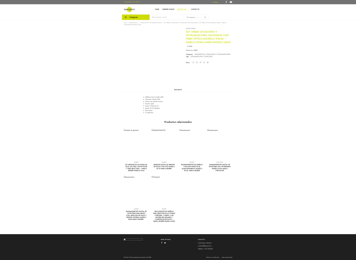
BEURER (136, 162)
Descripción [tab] (178, 90)
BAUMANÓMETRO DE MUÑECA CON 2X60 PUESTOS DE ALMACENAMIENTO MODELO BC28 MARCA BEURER (192, 168)
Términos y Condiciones (212, 257)
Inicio (125, 23)
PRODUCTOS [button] (181, 9)
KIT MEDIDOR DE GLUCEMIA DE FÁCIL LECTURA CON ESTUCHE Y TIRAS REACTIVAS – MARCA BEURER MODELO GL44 (136, 168)
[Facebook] (161, 243)
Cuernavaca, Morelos (204, 243)
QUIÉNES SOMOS (168, 9)
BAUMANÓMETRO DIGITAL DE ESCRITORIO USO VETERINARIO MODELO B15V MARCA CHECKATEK (220, 168)
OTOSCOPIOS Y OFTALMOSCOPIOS (151, 23)
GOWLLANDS (190, 28)
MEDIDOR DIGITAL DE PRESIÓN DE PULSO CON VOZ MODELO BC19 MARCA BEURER (164, 167)
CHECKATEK (219, 162)
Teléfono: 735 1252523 (205, 249)
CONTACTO (195, 9)
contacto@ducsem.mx (204, 246)
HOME (157, 9)
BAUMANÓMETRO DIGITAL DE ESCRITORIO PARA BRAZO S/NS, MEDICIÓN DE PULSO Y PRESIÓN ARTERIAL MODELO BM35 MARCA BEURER (136, 215)
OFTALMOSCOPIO (197, 56)
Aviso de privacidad (227, 257)
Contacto (215, 2)
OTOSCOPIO (208, 56)
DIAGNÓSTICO (133, 23)
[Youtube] (165, 243)
